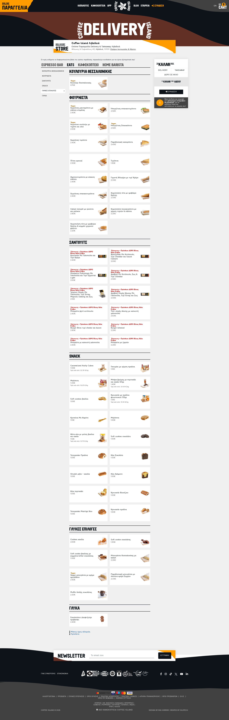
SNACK (45, 86)
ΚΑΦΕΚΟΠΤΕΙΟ (88, 65)
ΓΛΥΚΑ (44, 96)
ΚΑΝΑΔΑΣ (119, 703)
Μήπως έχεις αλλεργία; (80, 632)
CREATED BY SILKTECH (179, 710)
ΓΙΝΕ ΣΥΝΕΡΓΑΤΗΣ (48, 674)
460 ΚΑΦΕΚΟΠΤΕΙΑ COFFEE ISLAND (115, 710)
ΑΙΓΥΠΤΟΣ (116, 705)
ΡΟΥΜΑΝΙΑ (106, 705)
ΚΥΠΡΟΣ (98, 703)
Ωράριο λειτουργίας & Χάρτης (123, 49)
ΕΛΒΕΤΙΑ (97, 705)
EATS (70, 65)
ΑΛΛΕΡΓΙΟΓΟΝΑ (49, 696)
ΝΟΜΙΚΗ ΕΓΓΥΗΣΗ (123, 698)
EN (215, 6)
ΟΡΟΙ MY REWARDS (105, 698)
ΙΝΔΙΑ (131, 705)
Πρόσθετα (75, 634)
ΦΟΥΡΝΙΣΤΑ (46, 76)
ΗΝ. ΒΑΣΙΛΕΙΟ (108, 703)
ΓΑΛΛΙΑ (117, 707)
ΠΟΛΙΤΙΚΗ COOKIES (129, 696)
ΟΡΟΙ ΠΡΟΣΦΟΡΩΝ (169, 696)
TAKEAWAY (179, 70)
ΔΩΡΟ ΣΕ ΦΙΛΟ (171, 75)
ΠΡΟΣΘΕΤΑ (62, 696)
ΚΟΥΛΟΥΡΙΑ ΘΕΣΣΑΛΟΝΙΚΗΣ (53, 71)
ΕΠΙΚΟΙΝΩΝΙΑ (62, 674)
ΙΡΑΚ (111, 707)
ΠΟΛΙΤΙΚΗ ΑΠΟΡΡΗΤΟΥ (110, 696)
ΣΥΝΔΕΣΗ (172, 92)
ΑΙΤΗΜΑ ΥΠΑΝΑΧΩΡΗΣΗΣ (150, 696)
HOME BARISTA (113, 65)
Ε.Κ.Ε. (182, 696)
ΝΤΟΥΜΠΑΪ (128, 703)
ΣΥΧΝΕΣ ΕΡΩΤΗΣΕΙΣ (76, 696)
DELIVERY (162, 70)
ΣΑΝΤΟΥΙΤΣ (46, 81)
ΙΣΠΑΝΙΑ (124, 705)
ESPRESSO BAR (52, 65)
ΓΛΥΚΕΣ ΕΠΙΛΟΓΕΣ (49, 91)
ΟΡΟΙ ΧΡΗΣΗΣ (92, 696)
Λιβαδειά (99, 49)
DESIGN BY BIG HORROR (159, 710)
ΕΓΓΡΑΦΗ (164, 655)
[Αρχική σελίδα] (122, 6)
